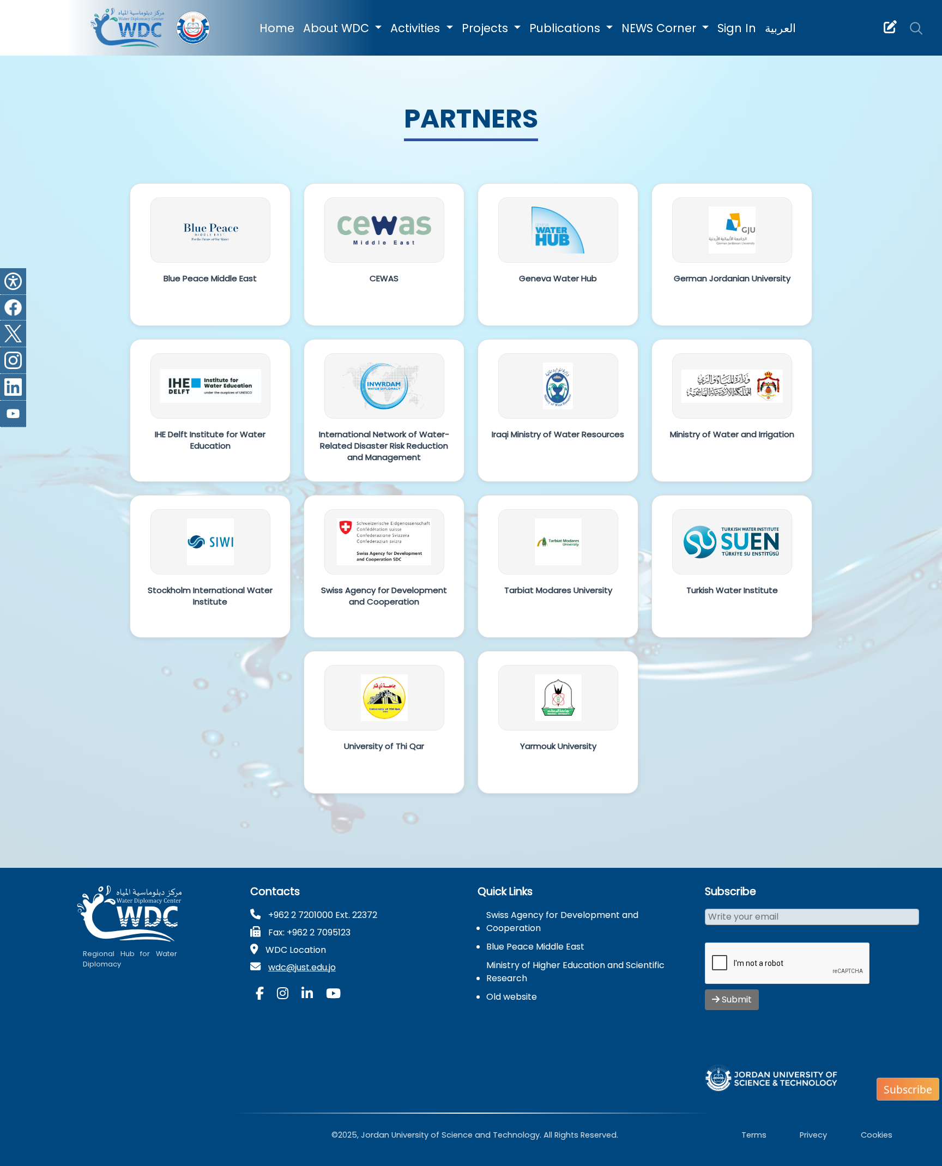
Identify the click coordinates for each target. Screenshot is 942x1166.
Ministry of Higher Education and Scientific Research (575, 971)
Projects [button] (486, 28)
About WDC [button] (337, 28)
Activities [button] (416, 28)
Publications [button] (566, 28)
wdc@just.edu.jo (302, 967)
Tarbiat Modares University (558, 590)
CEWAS (384, 278)
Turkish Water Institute (732, 590)
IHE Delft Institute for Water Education (210, 439)
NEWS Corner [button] (660, 28)
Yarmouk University (558, 746)
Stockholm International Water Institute (210, 595)
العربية (780, 28)
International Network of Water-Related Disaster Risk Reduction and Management (384, 445)
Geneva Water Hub (558, 278)
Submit (736, 999)
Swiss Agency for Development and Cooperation (384, 595)
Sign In (736, 28)
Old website (511, 996)
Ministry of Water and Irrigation (732, 434)
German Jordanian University (732, 278)
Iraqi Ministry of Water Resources (558, 434)
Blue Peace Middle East (210, 278)
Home (276, 28)
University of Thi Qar (384, 746)
